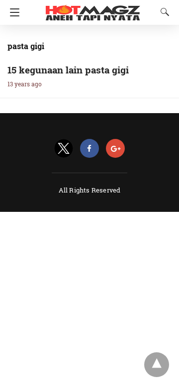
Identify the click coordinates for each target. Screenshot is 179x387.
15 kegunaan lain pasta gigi (68, 70)
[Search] (163, 11)
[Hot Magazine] (93, 9)
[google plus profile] (115, 148)
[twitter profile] (63, 148)
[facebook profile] (89, 148)
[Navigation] (12, 12)
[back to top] (156, 364)
